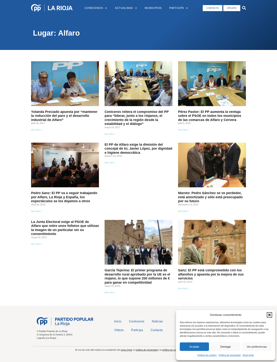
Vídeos (119, 330)
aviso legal (126, 350)
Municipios (153, 8)
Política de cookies (207, 355)
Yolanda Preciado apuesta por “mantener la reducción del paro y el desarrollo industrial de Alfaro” (64, 116)
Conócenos (94, 8)
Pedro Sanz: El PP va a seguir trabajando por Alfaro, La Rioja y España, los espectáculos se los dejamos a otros (64, 197)
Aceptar (194, 346)
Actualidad (124, 8)
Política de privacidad (230, 355)
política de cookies (171, 350)
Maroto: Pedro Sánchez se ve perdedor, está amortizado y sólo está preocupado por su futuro (210, 197)
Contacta (157, 330)
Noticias (157, 321)
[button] (269, 315)
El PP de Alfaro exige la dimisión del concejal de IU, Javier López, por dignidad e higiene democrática (138, 149)
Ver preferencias (257, 346)
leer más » (36, 130)
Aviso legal (248, 355)
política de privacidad (147, 350)
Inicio (117, 321)
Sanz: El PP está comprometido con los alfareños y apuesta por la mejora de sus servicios (211, 274)
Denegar (225, 346)
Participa (176, 8)
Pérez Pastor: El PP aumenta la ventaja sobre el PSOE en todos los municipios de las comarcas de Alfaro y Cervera (209, 116)
